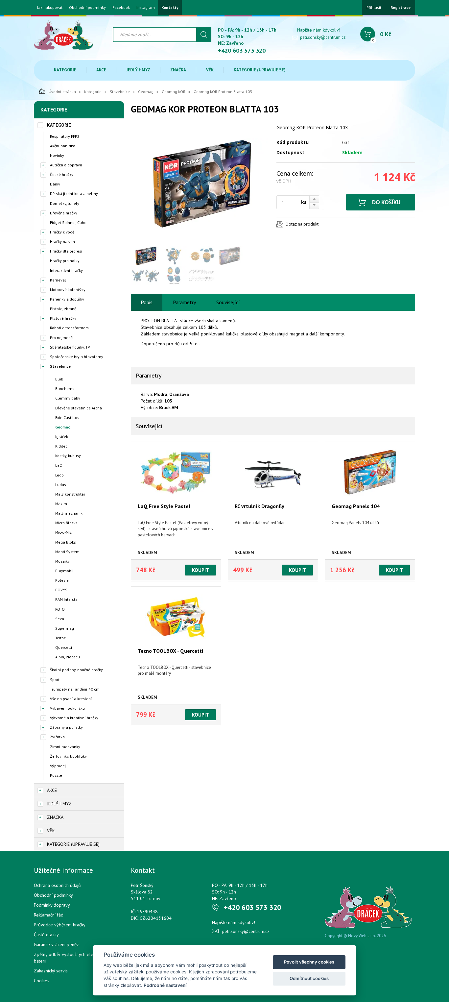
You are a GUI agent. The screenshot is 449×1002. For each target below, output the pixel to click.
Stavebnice (120, 91)
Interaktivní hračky (66, 270)
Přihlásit (373, 7)
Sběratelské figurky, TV (70, 347)
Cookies (41, 981)
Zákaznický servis (51, 971)
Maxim (61, 503)
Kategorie (65, 70)
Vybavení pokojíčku (67, 708)
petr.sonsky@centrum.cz (322, 37)
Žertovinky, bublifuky (68, 756)
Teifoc (60, 637)
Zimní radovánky (65, 746)
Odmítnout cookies (309, 978)
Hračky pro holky (65, 260)
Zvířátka (57, 736)
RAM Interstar (67, 599)
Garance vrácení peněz (56, 944)
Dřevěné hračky (63, 212)
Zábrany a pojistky (66, 727)
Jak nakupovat (49, 7)
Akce (101, 70)
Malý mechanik (69, 513)
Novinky (57, 155)
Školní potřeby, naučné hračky (76, 669)
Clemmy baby (67, 398)
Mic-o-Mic (63, 532)
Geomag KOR (173, 91)
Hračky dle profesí (66, 251)
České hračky (61, 174)
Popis (147, 302)
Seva (59, 618)
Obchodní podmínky (87, 7)
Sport (54, 679)
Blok (59, 379)
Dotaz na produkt (302, 224)
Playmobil (64, 570)
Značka (178, 70)
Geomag (146, 91)
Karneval (58, 280)
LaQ (58, 465)
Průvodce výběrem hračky (59, 925)
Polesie (62, 580)
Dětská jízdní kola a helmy (74, 193)
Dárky (55, 184)
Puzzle (56, 775)
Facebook (121, 7)
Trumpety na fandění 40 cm (75, 689)
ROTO (60, 609)
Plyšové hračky (63, 318)
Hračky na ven (62, 241)
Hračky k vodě (62, 232)
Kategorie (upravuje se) (260, 70)
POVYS (61, 589)
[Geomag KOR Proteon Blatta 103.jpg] (200, 183)
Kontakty (169, 7)
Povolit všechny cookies (309, 962)
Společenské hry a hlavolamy (76, 356)
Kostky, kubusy (68, 455)
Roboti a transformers (69, 327)
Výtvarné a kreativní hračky (74, 717)
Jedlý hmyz (138, 70)
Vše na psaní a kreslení (71, 698)
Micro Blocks (66, 522)
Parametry (184, 302)
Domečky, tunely (64, 203)
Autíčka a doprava (66, 164)
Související (228, 302)
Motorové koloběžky (67, 289)
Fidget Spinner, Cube (68, 222)
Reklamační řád (48, 915)
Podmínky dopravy (52, 905)
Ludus (60, 484)
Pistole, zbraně (63, 308)
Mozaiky (62, 561)
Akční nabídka (62, 145)
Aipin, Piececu (67, 656)
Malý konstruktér (70, 494)
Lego (59, 475)
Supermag (64, 628)
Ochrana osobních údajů (57, 885)
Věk (210, 70)
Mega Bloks (65, 542)
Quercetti (63, 647)
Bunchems (64, 388)
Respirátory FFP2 (65, 136)
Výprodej (58, 765)
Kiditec (61, 446)
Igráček (61, 436)
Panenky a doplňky (67, 299)
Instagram (145, 7)
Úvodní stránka (62, 91)
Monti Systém (67, 551)
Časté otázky (46, 935)
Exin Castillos (67, 417)
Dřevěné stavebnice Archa (78, 407)
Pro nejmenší (62, 337)
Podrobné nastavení (165, 985)
